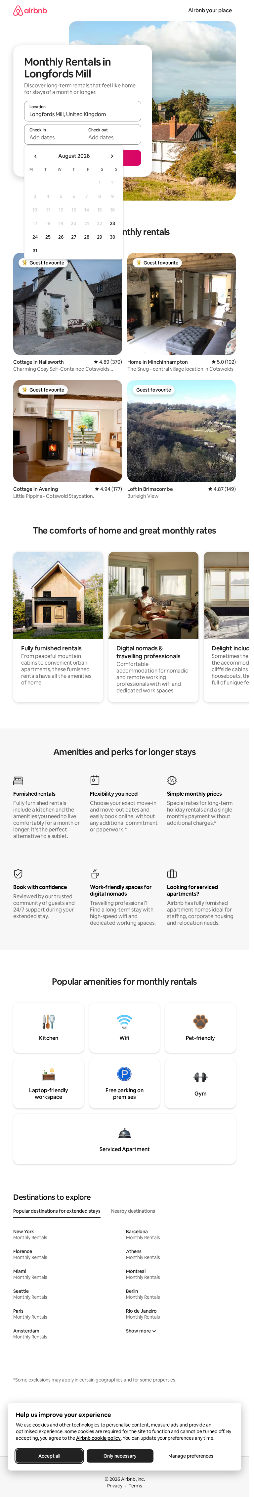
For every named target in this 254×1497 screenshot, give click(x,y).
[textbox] (53, 137)
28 (86, 237)
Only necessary (120, 1456)
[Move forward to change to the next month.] (112, 156)
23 (112, 223)
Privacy (114, 1486)
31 (35, 251)
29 (99, 237)
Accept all (49, 1456)
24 (35, 237)
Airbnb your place (210, 10)
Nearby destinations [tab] (133, 1211)
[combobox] (82, 114)
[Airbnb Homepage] (30, 10)
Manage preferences (190, 1456)
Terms (135, 1486)
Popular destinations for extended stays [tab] (57, 1211)
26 (61, 237)
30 (112, 237)
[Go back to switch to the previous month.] (36, 156)
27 (73, 237)
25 (48, 237)
